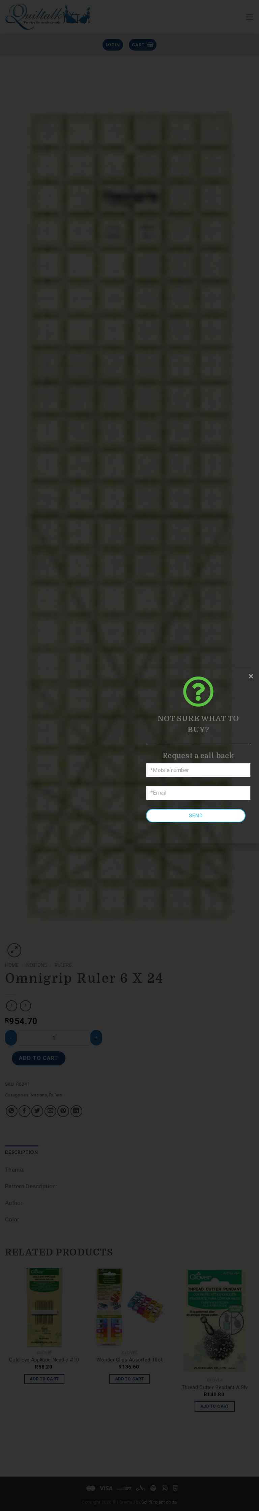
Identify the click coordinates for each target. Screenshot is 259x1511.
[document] (129, 755)
